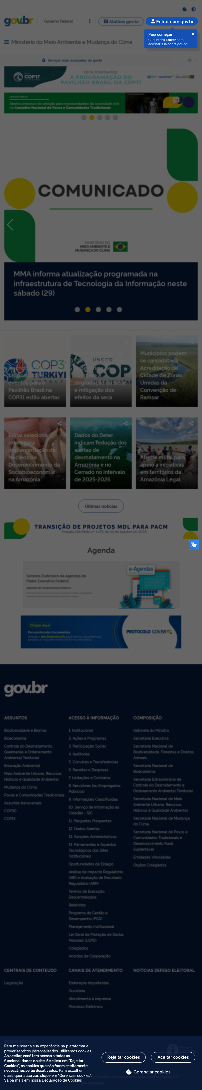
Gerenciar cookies (152, 1071)
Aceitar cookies (173, 1057)
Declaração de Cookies (62, 1079)
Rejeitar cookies (123, 1057)
